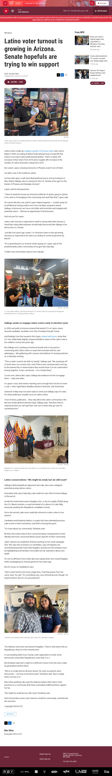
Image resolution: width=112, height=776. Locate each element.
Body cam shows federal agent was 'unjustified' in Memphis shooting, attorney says (97, 41)
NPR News (8, 33)
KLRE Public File (45, 759)
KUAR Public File (45, 754)
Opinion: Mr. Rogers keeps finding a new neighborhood (97, 72)
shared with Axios (49, 336)
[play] (6, 11)
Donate (103, 3)
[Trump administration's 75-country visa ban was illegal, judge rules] (82, 59)
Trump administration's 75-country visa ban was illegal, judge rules (99, 58)
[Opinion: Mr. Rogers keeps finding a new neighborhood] (82, 74)
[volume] (12, 11)
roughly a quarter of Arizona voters (39, 151)
